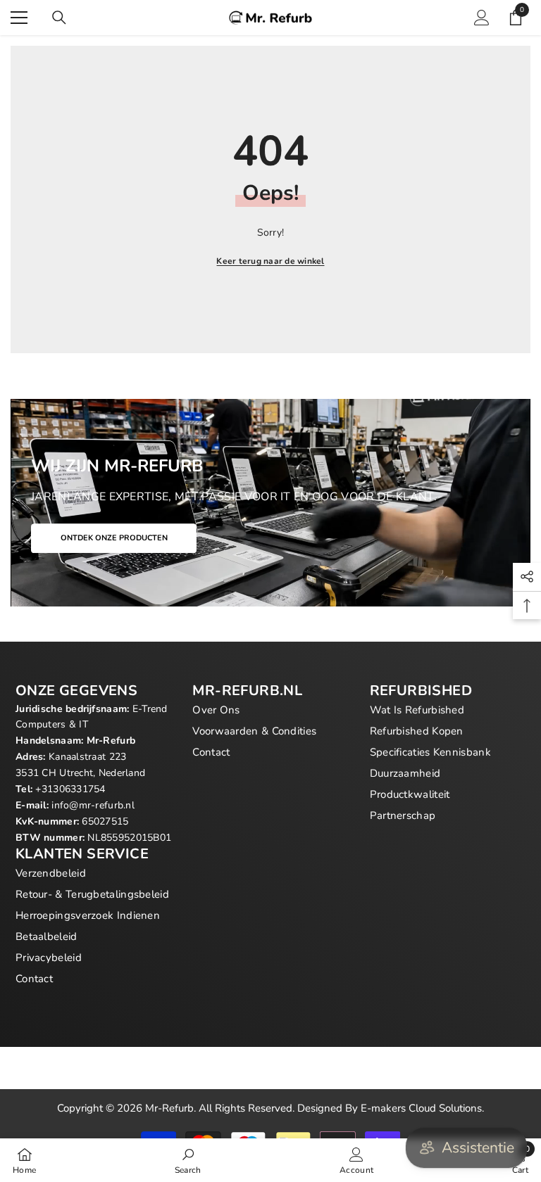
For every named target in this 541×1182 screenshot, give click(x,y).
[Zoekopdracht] (59, 17)
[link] (188, 1160)
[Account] (482, 17)
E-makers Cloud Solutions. (422, 1108)
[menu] (19, 17)
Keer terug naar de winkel (270, 261)
